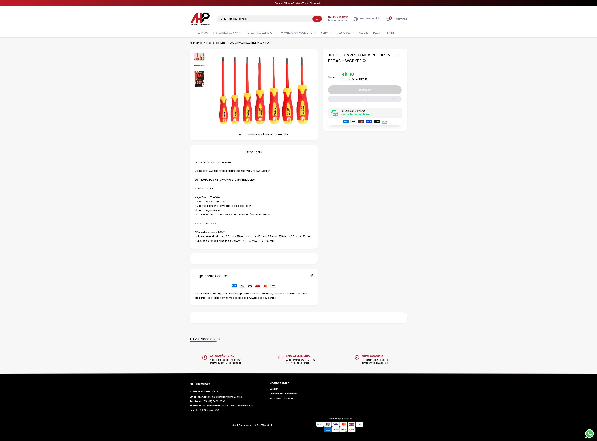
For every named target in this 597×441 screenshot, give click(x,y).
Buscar (274, 388)
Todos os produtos (215, 42)
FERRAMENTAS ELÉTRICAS (259, 32)
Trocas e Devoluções (282, 398)
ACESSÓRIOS (343, 32)
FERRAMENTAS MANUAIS (225, 32)
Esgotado (365, 89)
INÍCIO (204, 32)
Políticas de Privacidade (283, 393)
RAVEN (390, 32)
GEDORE (363, 32)
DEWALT (377, 32)
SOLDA (324, 32)
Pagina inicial (196, 42)
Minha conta (336, 20)
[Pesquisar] (317, 19)
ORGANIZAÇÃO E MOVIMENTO (296, 32)
